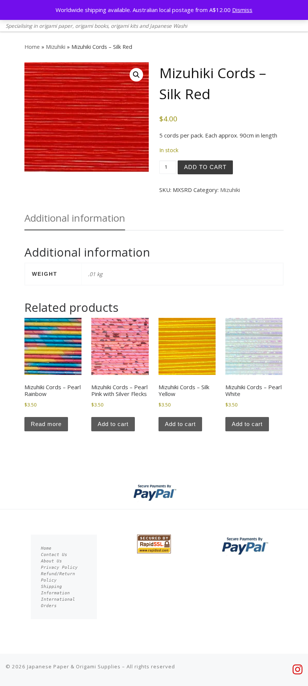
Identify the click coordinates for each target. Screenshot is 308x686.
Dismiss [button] (242, 10)
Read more (46, 424)
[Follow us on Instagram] (297, 669)
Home (32, 46)
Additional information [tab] (74, 218)
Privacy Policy (59, 567)
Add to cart (205, 167)
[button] (136, 75)
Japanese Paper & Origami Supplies (74, 666)
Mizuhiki (55, 46)
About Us (51, 561)
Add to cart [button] (113, 424)
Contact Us (54, 554)
